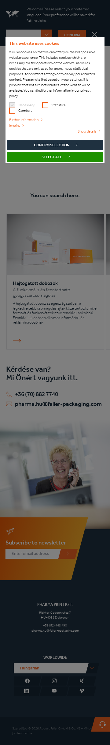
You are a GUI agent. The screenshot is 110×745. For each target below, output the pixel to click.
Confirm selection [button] (52, 145)
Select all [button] (52, 157)
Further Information (23, 120)
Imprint (14, 125)
